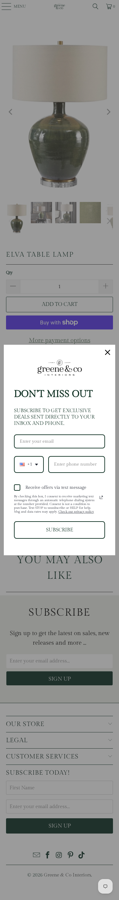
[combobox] (29, 464)
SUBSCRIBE (59, 530)
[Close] (107, 352)
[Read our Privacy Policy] (101, 497)
